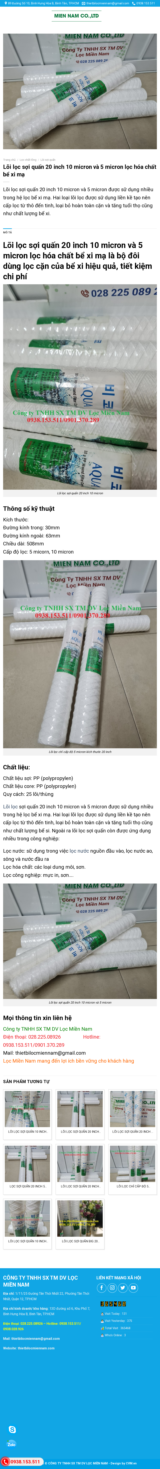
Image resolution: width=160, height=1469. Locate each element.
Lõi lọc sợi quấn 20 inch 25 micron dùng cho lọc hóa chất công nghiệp (80, 1132)
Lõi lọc (10, 807)
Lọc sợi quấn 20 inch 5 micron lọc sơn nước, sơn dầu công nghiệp (27, 1186)
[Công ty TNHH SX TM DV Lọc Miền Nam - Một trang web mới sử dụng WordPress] (77, 16)
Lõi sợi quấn (48, 159)
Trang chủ (9, 159)
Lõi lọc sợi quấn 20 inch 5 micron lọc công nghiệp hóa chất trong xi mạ (132, 1132)
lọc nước (79, 851)
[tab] (7, 232)
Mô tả (7, 232)
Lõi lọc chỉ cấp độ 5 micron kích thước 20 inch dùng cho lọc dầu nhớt (133, 1186)
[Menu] (6, 16)
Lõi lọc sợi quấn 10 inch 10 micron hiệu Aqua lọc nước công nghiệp (27, 1241)
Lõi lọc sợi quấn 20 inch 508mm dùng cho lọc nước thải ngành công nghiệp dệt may (80, 1186)
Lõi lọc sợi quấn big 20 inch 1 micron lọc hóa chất (80, 1241)
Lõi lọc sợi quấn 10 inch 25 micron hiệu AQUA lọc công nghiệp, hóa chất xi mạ (27, 1132)
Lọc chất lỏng (28, 159)
